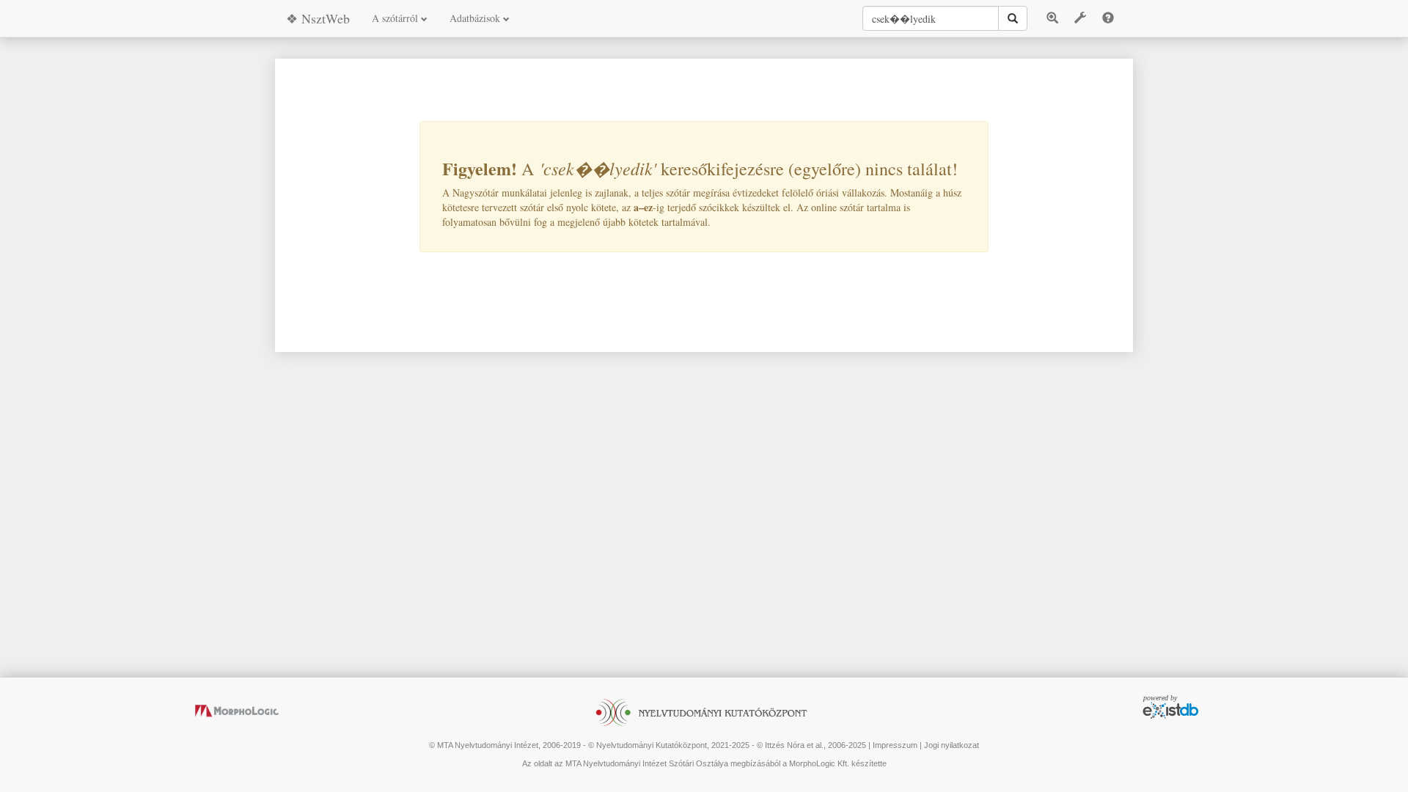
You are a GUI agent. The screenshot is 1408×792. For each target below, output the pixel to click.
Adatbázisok (476, 18)
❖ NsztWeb (318, 18)
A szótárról (396, 18)
